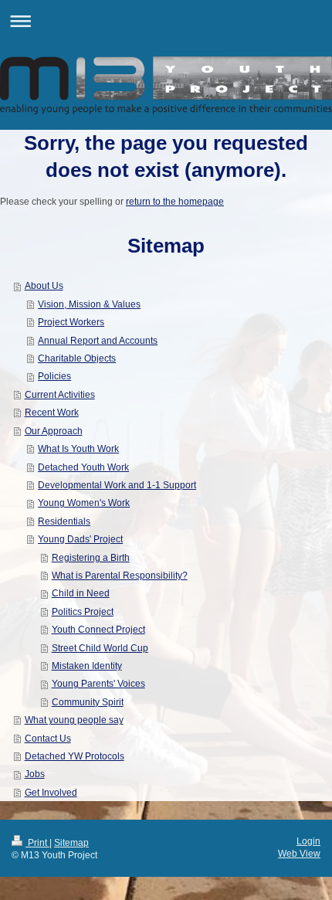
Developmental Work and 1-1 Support (117, 485)
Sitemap (71, 842)
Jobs (35, 774)
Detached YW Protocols (74, 756)
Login (308, 841)
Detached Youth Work (83, 467)
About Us (44, 285)
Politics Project (82, 611)
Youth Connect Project (98, 629)
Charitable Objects (77, 358)
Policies (54, 376)
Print (37, 842)
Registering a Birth (91, 557)
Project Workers (71, 322)
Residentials (64, 521)
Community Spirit (88, 702)
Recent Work (52, 412)
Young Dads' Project (80, 539)
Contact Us (48, 738)
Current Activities (60, 394)
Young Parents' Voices (98, 683)
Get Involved (51, 792)
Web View (299, 853)
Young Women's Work (84, 503)
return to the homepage (175, 201)
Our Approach (54, 431)
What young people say (74, 720)
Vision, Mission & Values (89, 304)
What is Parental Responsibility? (120, 575)
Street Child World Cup (100, 648)
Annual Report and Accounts (98, 340)
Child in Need (81, 593)
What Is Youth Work (78, 448)
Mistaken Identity (87, 666)
